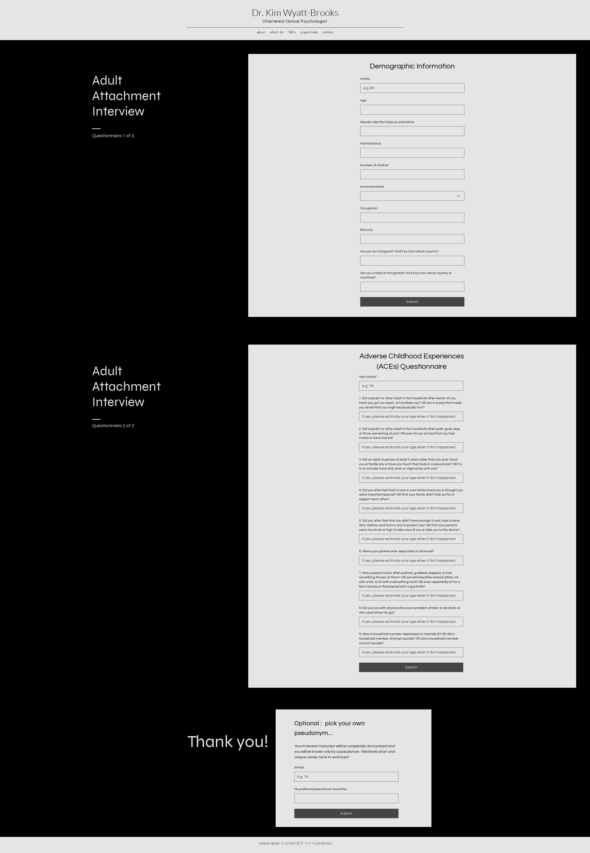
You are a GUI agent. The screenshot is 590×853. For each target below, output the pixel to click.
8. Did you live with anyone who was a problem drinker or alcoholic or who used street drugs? (409, 610)
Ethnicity (366, 230)
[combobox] (412, 196)
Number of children (374, 165)
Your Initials (368, 376)
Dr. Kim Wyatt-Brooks (295, 12)
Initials (365, 78)
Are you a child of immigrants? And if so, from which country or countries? (406, 275)
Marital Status (370, 143)
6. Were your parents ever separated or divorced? (396, 551)
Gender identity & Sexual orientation (387, 122)
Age (363, 100)
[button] (261, 32)
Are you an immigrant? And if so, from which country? (399, 251)
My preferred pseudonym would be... (321, 789)
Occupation (369, 208)
